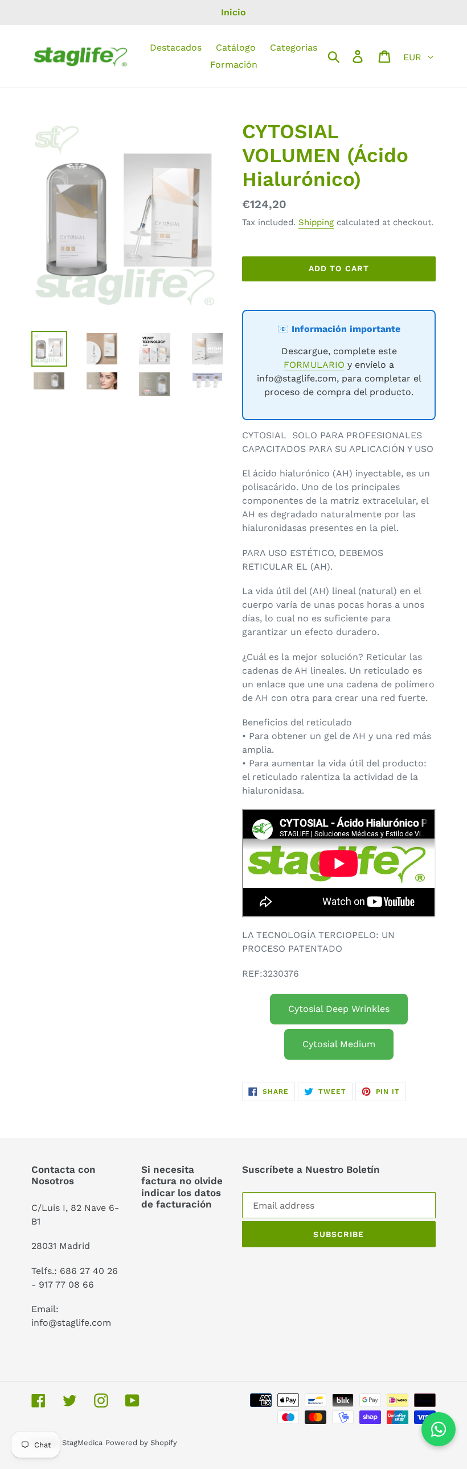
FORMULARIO (314, 364)
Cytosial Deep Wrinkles (339, 1008)
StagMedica (82, 1442)
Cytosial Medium (338, 1044)
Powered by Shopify (141, 1442)
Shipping (316, 222)
